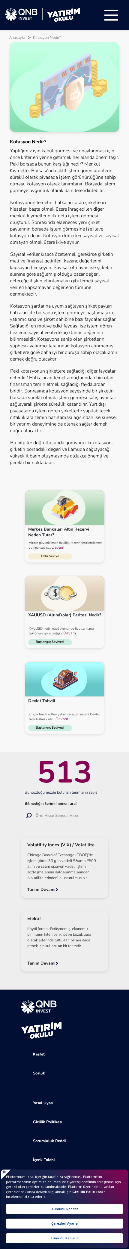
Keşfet (39, 1054)
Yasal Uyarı (43, 1103)
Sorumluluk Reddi (49, 1141)
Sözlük (39, 1073)
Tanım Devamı (41, 889)
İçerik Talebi (44, 1160)
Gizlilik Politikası (47, 1122)
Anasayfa (17, 37)
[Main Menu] (111, 15)
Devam (57, 547)
